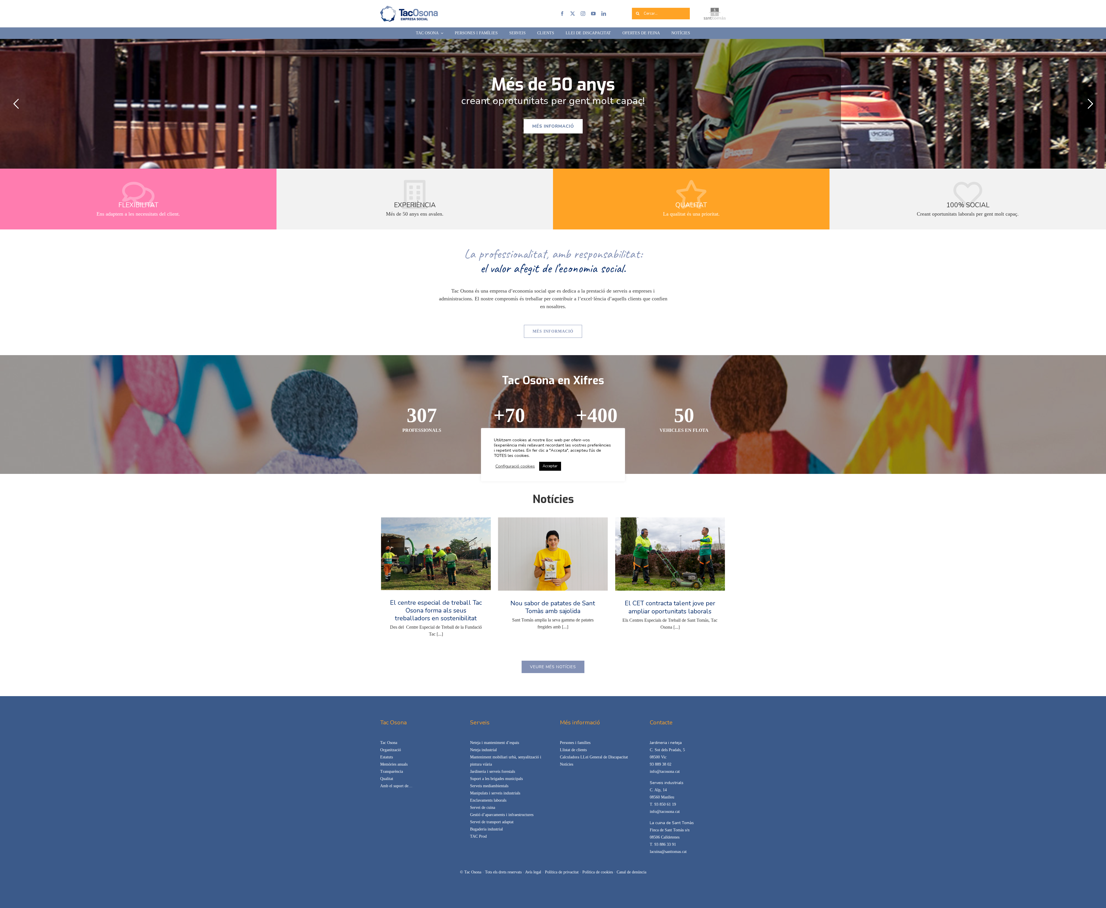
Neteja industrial (483, 750)
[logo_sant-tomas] (715, 9)
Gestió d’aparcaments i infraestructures (501, 815)
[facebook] (562, 13)
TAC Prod (478, 836)
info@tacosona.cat (665, 771)
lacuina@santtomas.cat (668, 851)
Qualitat (386, 779)
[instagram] (583, 13)
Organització (390, 750)
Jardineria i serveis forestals (492, 771)
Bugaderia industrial (486, 829)
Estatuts (386, 757)
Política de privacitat (562, 872)
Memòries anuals (394, 764)
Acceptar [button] (550, 466)
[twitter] (572, 13)
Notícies (566, 764)
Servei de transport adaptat (492, 822)
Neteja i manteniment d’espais (494, 743)
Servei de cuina (482, 807)
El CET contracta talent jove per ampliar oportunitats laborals (670, 607)
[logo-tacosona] (409, 7)
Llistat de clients (573, 750)
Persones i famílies (575, 743)
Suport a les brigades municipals (496, 779)
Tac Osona (388, 743)
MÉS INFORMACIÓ (553, 126)
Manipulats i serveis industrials (495, 793)
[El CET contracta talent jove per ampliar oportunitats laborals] (670, 554)
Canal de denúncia (631, 872)
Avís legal (533, 872)
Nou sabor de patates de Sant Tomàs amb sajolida (552, 607)
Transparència (391, 771)
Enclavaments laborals (488, 800)
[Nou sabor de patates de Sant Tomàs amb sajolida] (553, 554)
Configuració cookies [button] (515, 466)
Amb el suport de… (396, 786)
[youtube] (593, 13)
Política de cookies (597, 872)
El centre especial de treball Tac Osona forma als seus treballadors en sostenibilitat (436, 610)
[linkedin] (603, 13)
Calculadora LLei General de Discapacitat (594, 757)
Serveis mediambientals (489, 786)
